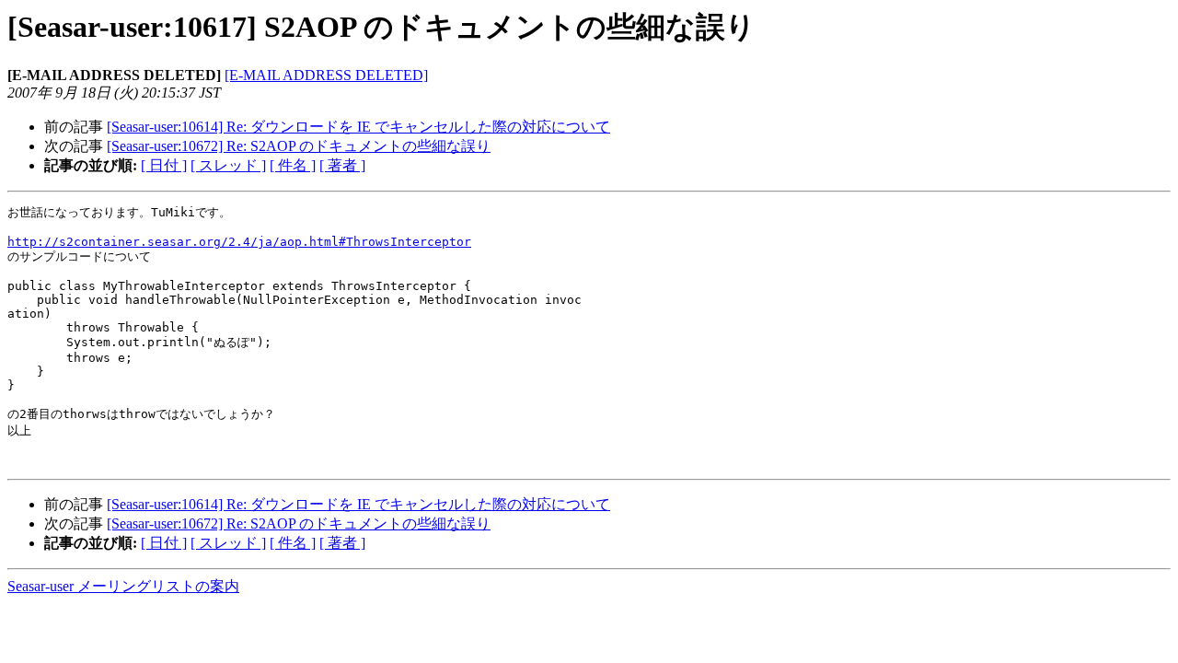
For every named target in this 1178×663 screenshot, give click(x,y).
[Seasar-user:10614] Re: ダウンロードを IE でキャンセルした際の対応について (358, 126)
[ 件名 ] (293, 165)
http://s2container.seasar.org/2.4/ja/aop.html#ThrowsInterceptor (239, 242)
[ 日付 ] (164, 165)
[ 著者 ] (342, 165)
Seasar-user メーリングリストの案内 (123, 586)
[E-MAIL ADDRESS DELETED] (326, 75)
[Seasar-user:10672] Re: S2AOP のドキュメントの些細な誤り (299, 146)
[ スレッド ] (228, 165)
